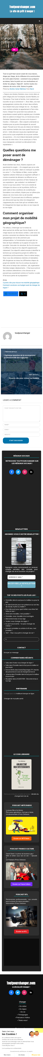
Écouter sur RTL (21, 931)
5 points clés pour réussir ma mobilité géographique (21, 283)
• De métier (22, 1006)
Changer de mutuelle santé (13, 699)
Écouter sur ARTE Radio (21, 838)
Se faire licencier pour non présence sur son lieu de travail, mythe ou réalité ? (22, 606)
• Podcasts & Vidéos (22, 1017)
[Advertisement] (23, 310)
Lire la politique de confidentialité (11, 1048)
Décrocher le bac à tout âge (16, 619)
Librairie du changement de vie (26, 795)
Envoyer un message (11, 653)
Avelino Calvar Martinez (18, 89)
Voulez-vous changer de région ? (17, 621)
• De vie (22, 1012)
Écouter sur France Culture (21, 884)
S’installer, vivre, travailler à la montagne (20, 616)
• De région (22, 1009)
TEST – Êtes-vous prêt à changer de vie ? (20, 633)
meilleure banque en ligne (25, 694)
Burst (32, 89)
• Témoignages (22, 1015)
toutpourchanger (22, 333)
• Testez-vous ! (22, 1020)
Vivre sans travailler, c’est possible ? (18, 614)
